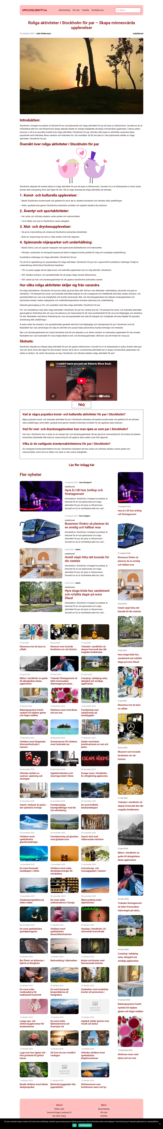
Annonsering (64, 10)
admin (77, 549)
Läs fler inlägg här (81, 465)
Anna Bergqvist (85, 482)
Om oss (76, 10)
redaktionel (138, 33)
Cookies (85, 10)
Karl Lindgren (84, 516)
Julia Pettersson (43, 33)
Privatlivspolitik (85, 1125)
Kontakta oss (98, 10)
